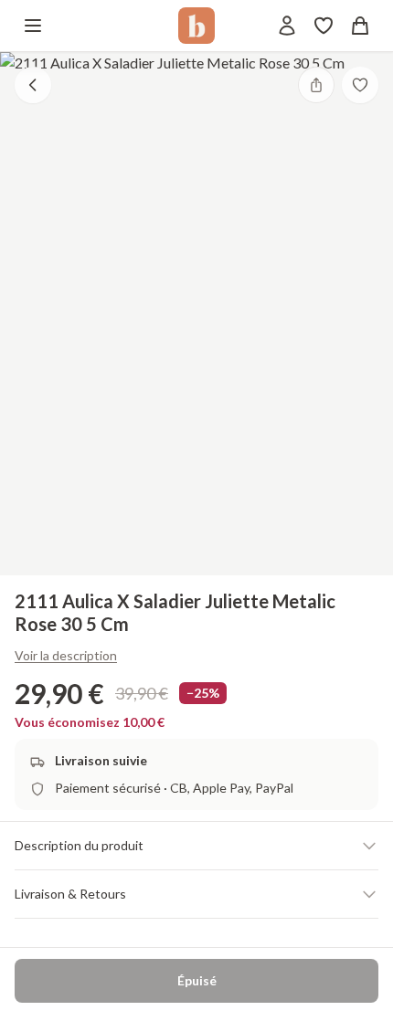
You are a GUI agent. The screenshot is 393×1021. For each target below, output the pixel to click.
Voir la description (66, 655)
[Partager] (316, 85)
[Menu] (33, 25)
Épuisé (197, 980)
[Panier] (360, 25)
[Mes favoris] (323, 25)
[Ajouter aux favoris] (360, 85)
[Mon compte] (287, 25)
